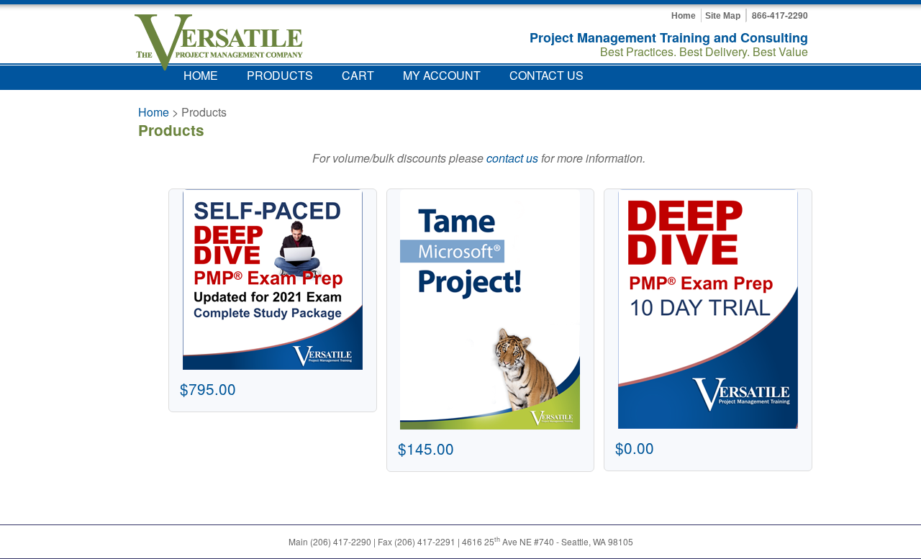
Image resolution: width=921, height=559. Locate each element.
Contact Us (546, 75)
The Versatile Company (219, 42)
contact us (512, 158)
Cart (358, 75)
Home (683, 16)
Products (280, 75)
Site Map (722, 16)
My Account (442, 75)
